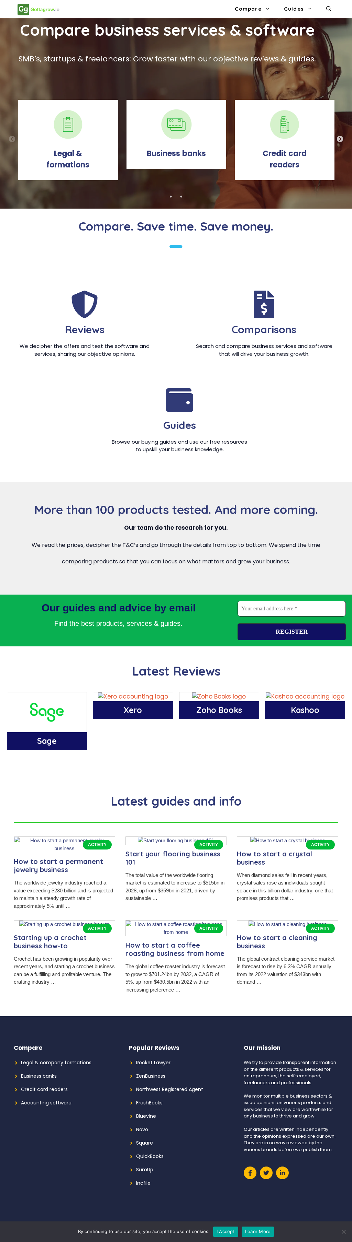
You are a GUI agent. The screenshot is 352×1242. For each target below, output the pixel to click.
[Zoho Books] (219, 696)
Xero (133, 710)
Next (340, 139)
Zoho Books (219, 710)
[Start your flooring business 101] (176, 840)
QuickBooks (150, 1156)
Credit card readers (44, 1089)
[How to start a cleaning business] (288, 924)
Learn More (258, 1231)
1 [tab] (170, 196)
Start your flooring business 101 (172, 858)
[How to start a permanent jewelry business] (64, 848)
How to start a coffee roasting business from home (174, 949)
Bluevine (146, 1116)
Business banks (39, 1076)
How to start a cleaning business (277, 941)
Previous (12, 139)
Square (144, 1142)
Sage (47, 741)
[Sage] (47, 727)
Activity (97, 844)
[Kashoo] (305, 696)
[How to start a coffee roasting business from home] (176, 932)
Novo (142, 1129)
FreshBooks (149, 1102)
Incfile (143, 1183)
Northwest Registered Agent (169, 1089)
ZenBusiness (150, 1076)
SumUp (144, 1169)
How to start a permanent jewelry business (58, 865)
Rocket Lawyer (153, 1062)
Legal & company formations (56, 1062)
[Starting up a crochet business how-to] (64, 924)
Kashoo (305, 710)
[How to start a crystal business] (287, 840)
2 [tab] (181, 196)
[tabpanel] (68, 145)
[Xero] (133, 696)
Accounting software (46, 1102)
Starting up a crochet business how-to (50, 941)
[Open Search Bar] (328, 8)
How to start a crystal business (274, 858)
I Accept (226, 1231)
